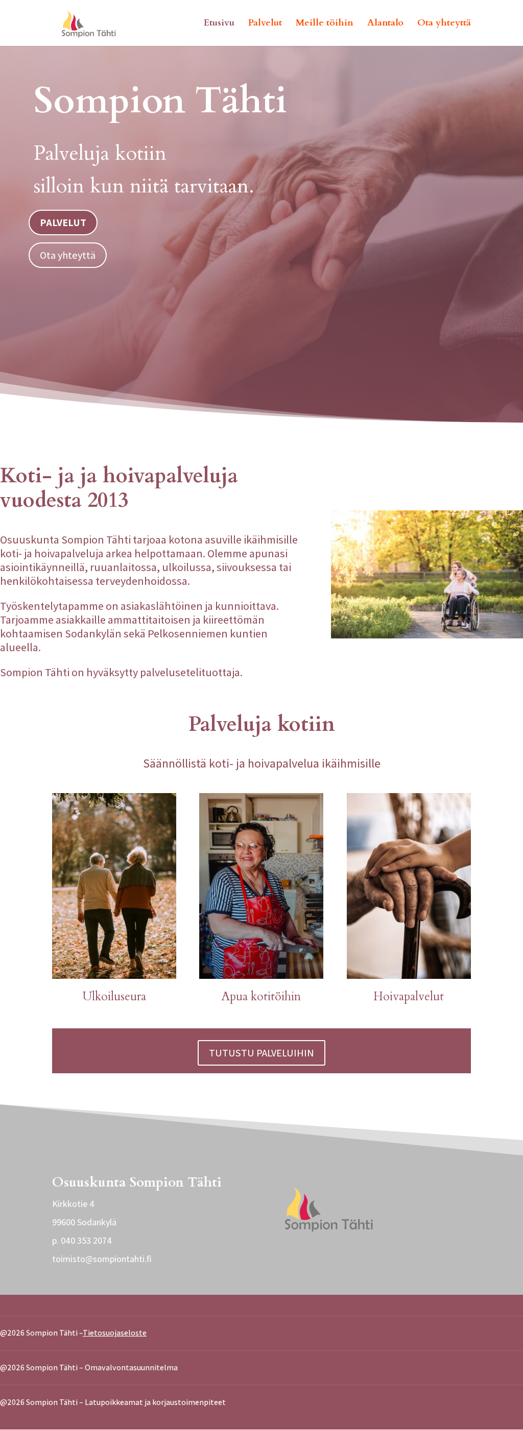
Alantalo (385, 24)
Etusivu (219, 24)
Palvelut (265, 24)
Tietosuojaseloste (115, 1332)
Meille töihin (324, 24)
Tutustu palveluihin (261, 1052)
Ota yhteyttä (444, 24)
